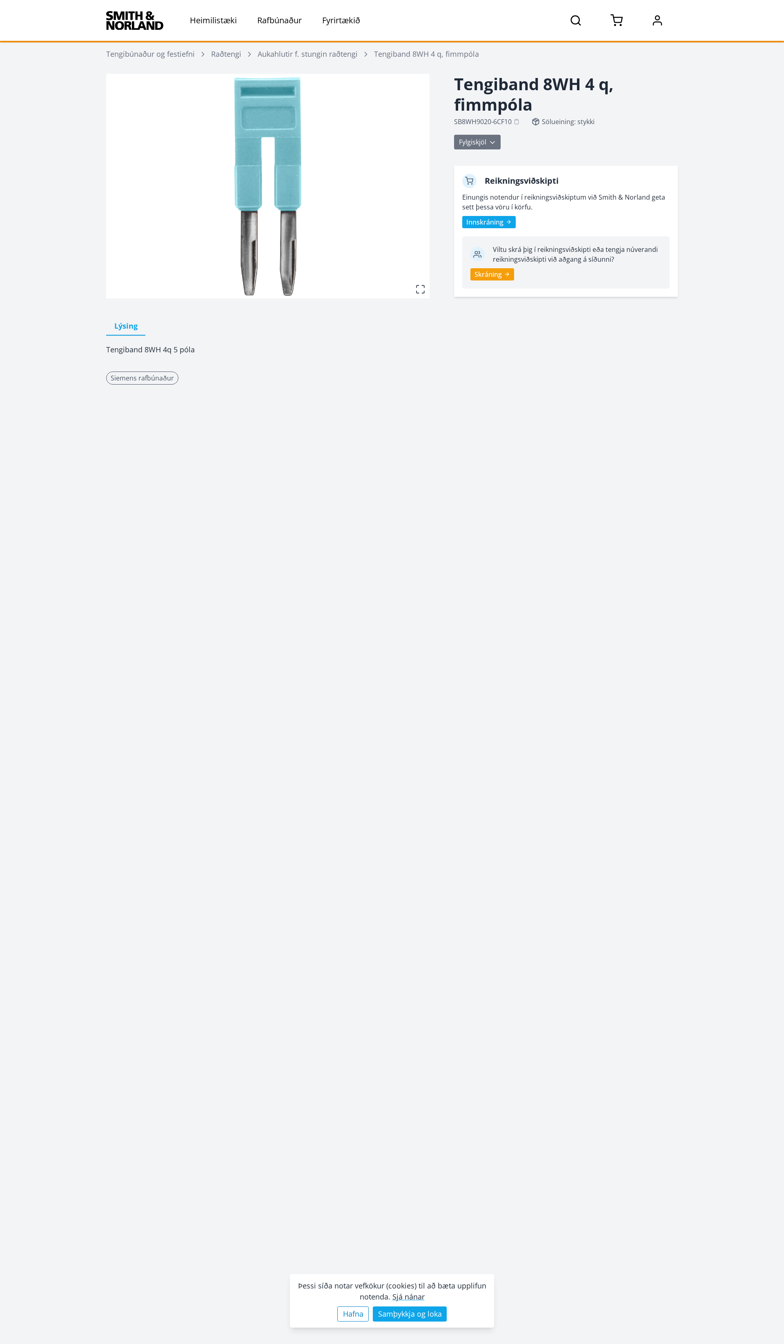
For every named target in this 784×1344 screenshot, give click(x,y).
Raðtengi (226, 54)
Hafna (353, 1314)
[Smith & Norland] (134, 20)
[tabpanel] (268, 349)
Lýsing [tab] (126, 326)
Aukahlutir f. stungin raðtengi (308, 54)
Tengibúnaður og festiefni (150, 54)
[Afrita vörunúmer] (516, 122)
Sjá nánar (408, 1297)
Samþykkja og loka (410, 1314)
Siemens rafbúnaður (142, 378)
